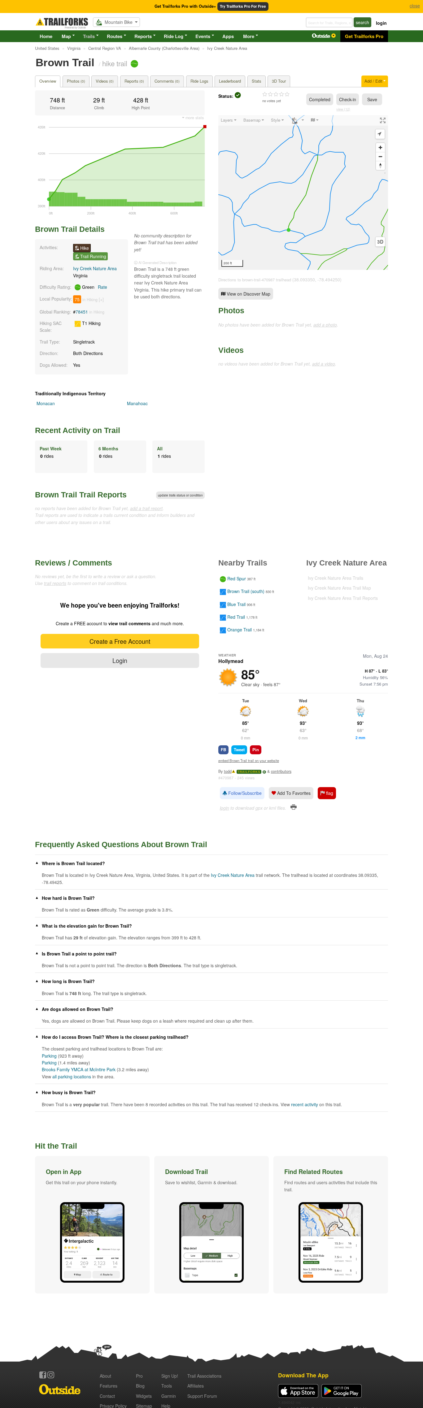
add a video (323, 364)
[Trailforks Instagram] (50, 1375)
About (105, 1376)
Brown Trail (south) (245, 591)
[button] (92, 1224)
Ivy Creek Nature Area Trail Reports (343, 598)
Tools (166, 1386)
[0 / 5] (276, 94)
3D (380, 241)
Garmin (168, 1396)
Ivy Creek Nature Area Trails (335, 578)
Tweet (239, 749)
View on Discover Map (247, 294)
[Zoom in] (380, 147)
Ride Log (173, 36)
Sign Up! (169, 1376)
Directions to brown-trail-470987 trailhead (254, 280)
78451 (82, 312)
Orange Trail (239, 630)
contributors (281, 771)
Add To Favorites (293, 793)
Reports (143, 36)
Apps (228, 36)
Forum (202, 1396)
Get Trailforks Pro (364, 36)
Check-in (347, 99)
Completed (319, 99)
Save (372, 99)
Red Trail (236, 617)
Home (46, 36)
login (381, 23)
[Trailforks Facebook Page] (42, 1375)
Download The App (303, 1375)
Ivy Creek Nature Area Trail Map (339, 588)
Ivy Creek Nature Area (95, 268)
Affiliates (195, 1386)
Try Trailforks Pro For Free (243, 6)
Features (108, 1386)
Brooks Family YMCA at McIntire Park (79, 1069)
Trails (89, 36)
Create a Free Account (119, 641)
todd (228, 771)
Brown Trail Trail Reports (81, 494)
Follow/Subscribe (244, 793)
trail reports (55, 583)
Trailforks (249, 771)
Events (202, 36)
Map (66, 36)
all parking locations (71, 1076)
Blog (140, 1386)
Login (119, 660)
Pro (139, 1376)
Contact (107, 1396)
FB (223, 749)
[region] (303, 192)
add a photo (325, 325)
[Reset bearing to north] (380, 165)
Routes (114, 36)
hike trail (114, 63)
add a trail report (146, 508)
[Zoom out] (380, 156)
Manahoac (137, 403)
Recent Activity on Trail (77, 430)
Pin (255, 749)
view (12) (343, 108)
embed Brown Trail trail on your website (248, 760)
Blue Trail (236, 604)
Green (94, 287)
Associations (204, 1376)
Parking (49, 1056)
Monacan (46, 403)
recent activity (304, 1104)
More (248, 36)
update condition (180, 495)
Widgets (144, 1396)
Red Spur (236, 578)
